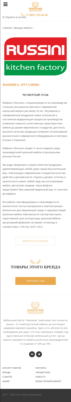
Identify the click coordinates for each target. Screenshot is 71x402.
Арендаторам (43, 372)
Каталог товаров (11, 368)
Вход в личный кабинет (48, 381)
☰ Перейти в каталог (14, 17)
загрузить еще (35, 280)
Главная (7, 27)
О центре (7, 377)
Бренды (6, 372)
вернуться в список (35, 241)
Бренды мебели (23, 27)
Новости (40, 377)
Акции (5, 381)
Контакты (41, 368)
